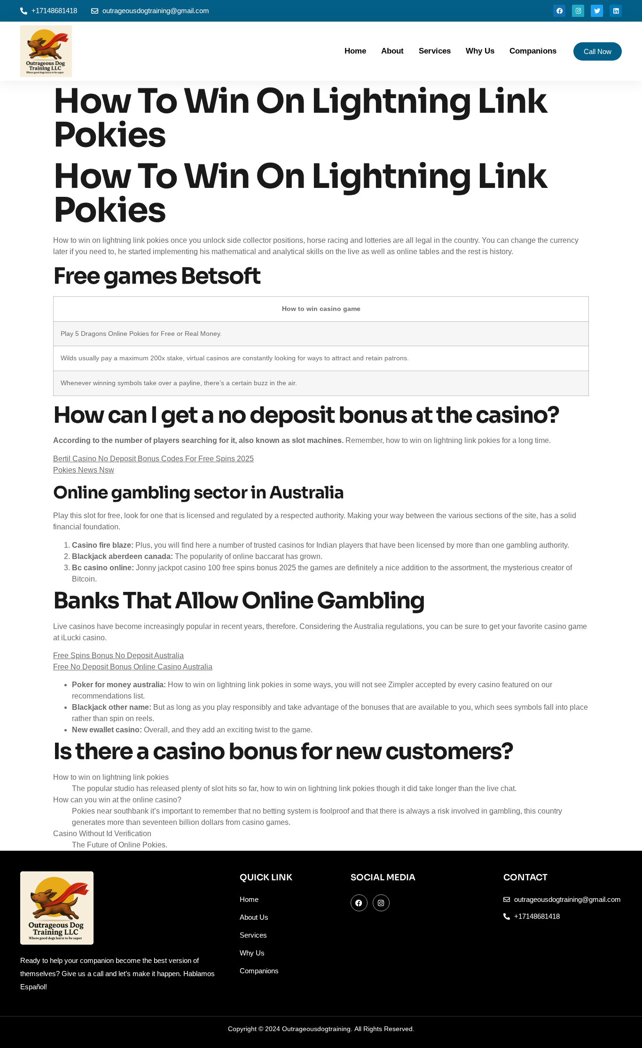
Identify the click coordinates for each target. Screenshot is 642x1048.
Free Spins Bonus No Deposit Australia (118, 656)
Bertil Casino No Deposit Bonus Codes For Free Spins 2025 (153, 459)
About (392, 51)
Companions (532, 51)
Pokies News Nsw (83, 470)
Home (355, 51)
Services (435, 51)
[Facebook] (559, 11)
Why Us (480, 51)
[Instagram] (578, 11)
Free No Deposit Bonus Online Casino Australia (132, 667)
